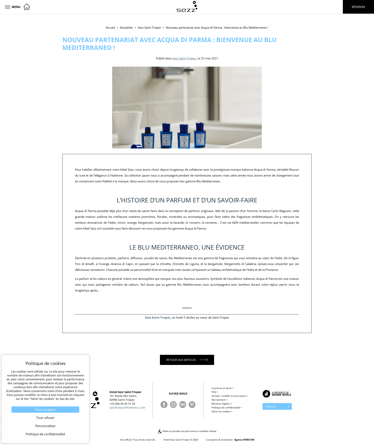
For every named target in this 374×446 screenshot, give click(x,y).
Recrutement (220, 399)
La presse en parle (223, 388)
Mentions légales (222, 403)
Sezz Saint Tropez (149, 27)
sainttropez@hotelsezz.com (127, 407)
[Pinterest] (192, 404)
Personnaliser (45, 426)
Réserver (358, 7)
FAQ (215, 392)
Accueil (110, 27)
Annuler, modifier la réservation (230, 395)
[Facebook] (164, 404)
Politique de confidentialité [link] (45, 434)
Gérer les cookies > (222, 411)
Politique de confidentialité (227, 407)
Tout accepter (45, 409)
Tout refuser (45, 418)
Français (270, 406)
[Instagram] (173, 404)
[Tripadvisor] (182, 404)
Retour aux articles (181, 360)
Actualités (126, 27)
